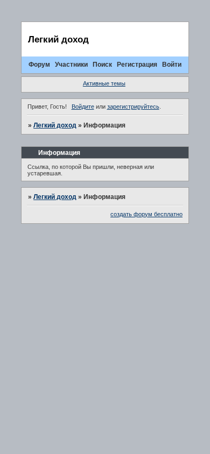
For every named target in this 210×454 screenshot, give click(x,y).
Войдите (83, 106)
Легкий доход (54, 125)
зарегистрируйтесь (133, 106)
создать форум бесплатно (146, 214)
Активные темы (104, 83)
